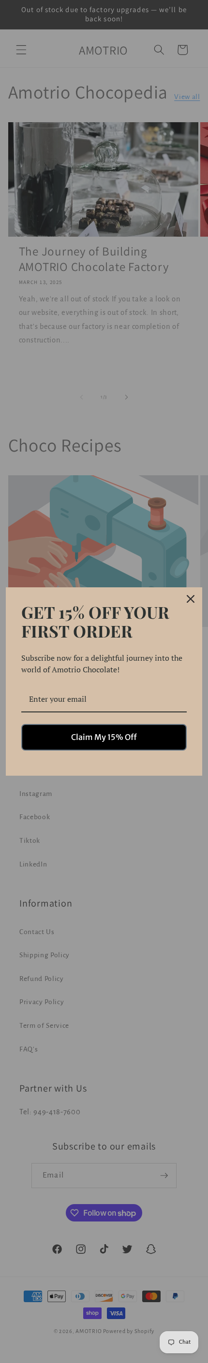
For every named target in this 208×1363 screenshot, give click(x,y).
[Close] (190, 599)
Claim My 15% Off (104, 737)
